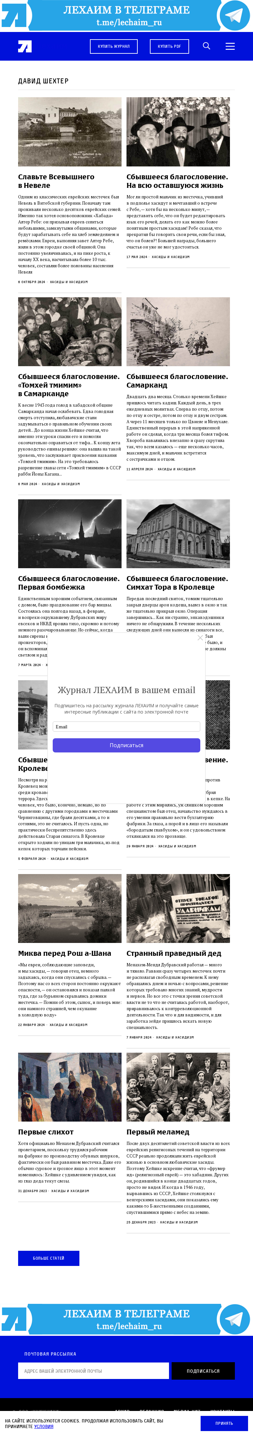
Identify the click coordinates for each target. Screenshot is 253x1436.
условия (43, 1426)
